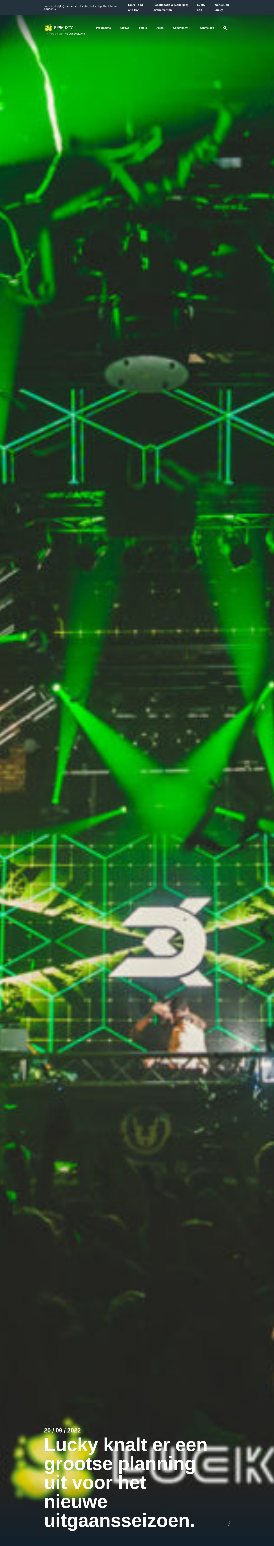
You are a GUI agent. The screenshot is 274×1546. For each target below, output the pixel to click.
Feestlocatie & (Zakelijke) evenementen (170, 7)
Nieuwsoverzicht (74, 33)
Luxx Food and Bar (135, 7)
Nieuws (124, 27)
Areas (159, 27)
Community (180, 27)
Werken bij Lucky (221, 7)
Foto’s (143, 27)
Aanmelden (207, 27)
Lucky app (201, 7)
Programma (103, 27)
